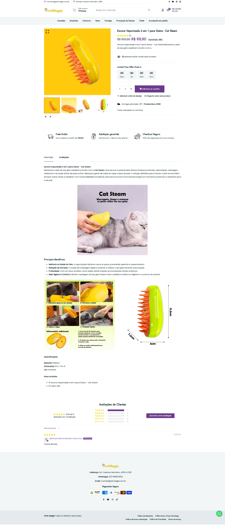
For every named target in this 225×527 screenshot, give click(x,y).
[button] (123, 35)
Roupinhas (74, 20)
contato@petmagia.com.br (57, 1)
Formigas (108, 20)
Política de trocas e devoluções (136, 519)
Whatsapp (82, 10)
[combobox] (122, 10)
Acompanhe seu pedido (158, 20)
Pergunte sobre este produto (158, 96)
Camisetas (61, 20)
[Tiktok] (180, 1)
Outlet (141, 20)
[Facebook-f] (169, 1)
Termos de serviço (174, 519)
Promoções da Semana (125, 20)
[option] (77, 61)
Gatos (97, 20)
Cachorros (87, 20)
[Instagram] (177, 1)
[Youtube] (173, 1)
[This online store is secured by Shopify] (95, 492)
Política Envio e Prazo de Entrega (167, 516)
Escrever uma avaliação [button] (160, 415)
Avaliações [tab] (64, 157)
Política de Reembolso (145, 516)
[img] (49, 435)
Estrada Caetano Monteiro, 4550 (88, 1)
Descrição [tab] (48, 157)
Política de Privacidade (158, 519)
